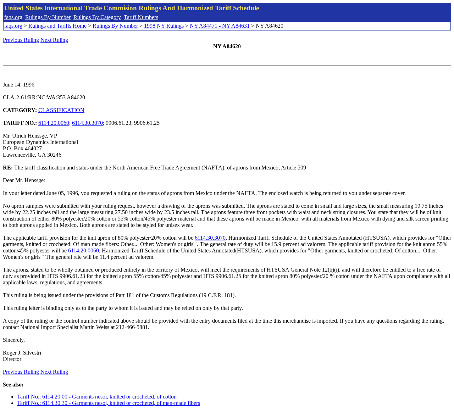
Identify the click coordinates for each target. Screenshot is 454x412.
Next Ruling (54, 40)
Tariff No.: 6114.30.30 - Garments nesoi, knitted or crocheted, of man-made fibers (108, 403)
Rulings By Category (97, 17)
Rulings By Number (48, 17)
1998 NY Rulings (164, 26)
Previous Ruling (21, 40)
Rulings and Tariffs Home (57, 26)
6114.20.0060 (53, 123)
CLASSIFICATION (61, 110)
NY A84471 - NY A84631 (220, 26)
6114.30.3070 (87, 123)
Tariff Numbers (141, 17)
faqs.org (13, 17)
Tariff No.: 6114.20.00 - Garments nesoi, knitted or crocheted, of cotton (97, 397)
